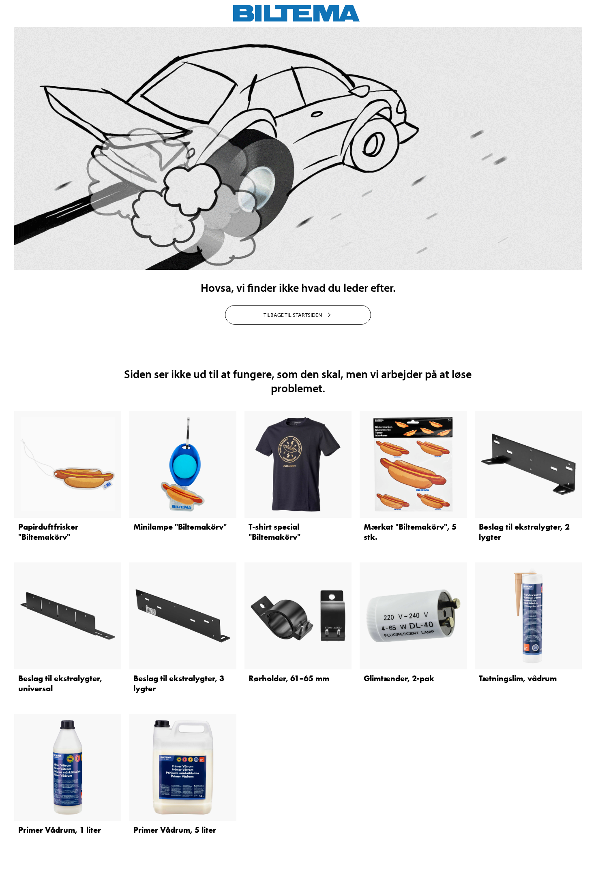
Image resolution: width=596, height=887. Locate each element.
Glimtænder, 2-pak (399, 678)
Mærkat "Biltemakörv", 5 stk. (410, 532)
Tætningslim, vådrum (518, 678)
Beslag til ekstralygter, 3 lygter (178, 683)
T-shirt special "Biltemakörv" (274, 532)
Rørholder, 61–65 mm (289, 678)
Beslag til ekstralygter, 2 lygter (524, 532)
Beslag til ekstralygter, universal (60, 683)
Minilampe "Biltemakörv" (180, 527)
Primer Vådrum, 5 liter (174, 830)
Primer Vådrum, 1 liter (59, 830)
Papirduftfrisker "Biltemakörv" (48, 532)
